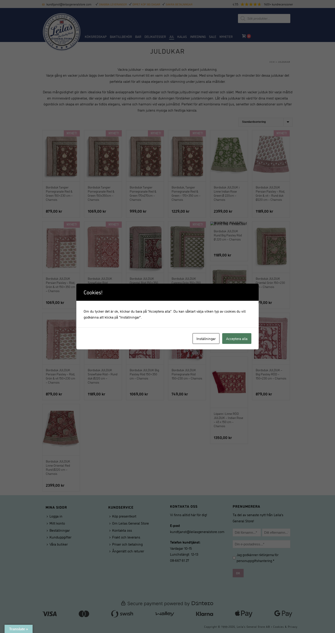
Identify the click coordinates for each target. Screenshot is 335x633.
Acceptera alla (236, 338)
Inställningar (206, 338)
